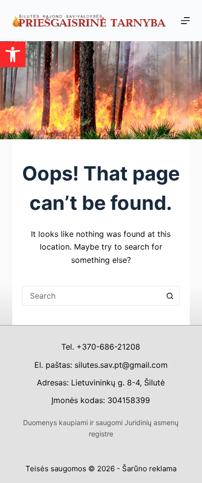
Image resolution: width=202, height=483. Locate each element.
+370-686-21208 (108, 347)
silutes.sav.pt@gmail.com (121, 365)
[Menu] (185, 20)
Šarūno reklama (149, 468)
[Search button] (170, 295)
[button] (12, 54)
